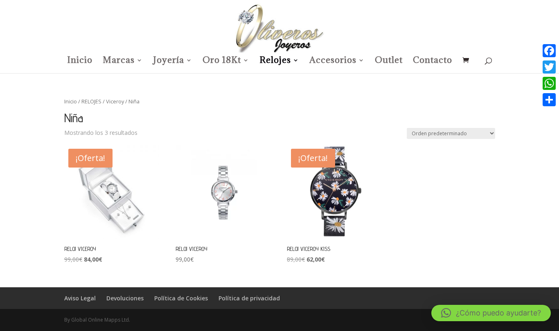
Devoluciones (125, 298)
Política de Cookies (181, 298)
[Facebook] (549, 50)
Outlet (389, 61)
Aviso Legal (80, 298)
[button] (491, 313)
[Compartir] (549, 100)
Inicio (79, 61)
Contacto (432, 61)
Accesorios (332, 61)
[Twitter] (549, 67)
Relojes (275, 61)
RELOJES (91, 101)
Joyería (168, 61)
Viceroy (115, 101)
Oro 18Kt (222, 61)
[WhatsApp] (549, 83)
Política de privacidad (249, 298)
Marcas (119, 61)
